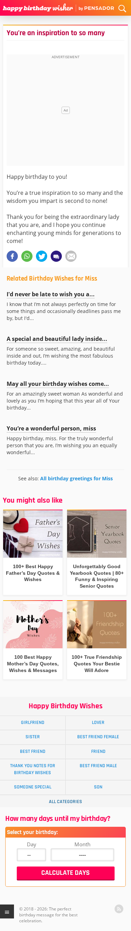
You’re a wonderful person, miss (51, 428)
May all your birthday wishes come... (58, 384)
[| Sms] (56, 256)
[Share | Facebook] (12, 256)
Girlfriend (32, 722)
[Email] (71, 256)
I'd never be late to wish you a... (51, 294)
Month (82, 844)
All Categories (65, 802)
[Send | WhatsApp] (26, 256)
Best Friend (32, 751)
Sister (33, 737)
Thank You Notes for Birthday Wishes (32, 769)
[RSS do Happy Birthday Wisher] (119, 909)
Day (31, 844)
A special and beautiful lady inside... (57, 339)
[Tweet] (41, 256)
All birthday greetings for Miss (76, 478)
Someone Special (32, 787)
